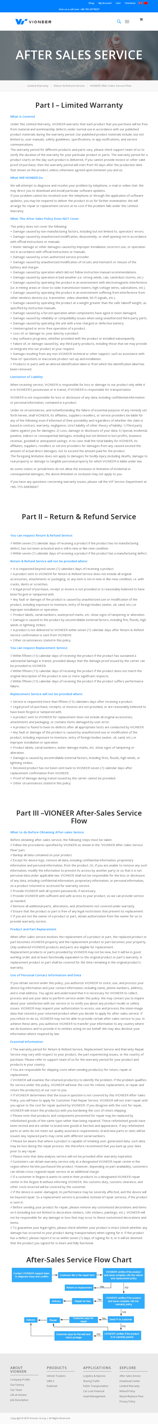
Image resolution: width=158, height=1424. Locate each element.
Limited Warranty (129, 1386)
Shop (91, 3)
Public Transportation (95, 1386)
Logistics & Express (94, 1376)
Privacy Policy (127, 1401)
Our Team (16, 1390)
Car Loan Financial (93, 1391)
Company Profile (20, 1379)
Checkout (130, 3)
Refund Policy (127, 1391)
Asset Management (94, 1396)
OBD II (50, 1381)
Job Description (19, 1400)
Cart (118, 3)
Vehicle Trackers (56, 1376)
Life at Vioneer (18, 1395)
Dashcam (52, 1386)
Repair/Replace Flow (131, 1396)
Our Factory (17, 1385)
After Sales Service (130, 1376)
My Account (105, 3)
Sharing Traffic (91, 1381)
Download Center (130, 1381)
